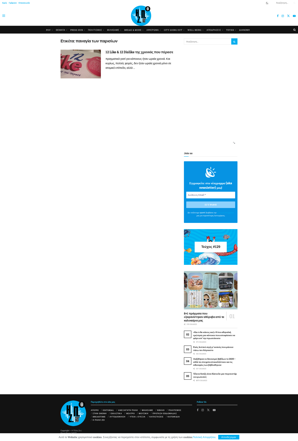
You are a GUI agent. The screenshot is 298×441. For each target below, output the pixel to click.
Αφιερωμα (153, 30)
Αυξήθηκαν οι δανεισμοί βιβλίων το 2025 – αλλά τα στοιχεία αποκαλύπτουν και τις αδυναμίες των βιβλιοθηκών (214, 361)
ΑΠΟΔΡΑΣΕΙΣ (214, 30)
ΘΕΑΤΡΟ (130, 413)
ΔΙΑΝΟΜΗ (244, 30)
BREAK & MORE (132, 30)
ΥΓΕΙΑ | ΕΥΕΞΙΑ (137, 416)
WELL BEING (194, 30)
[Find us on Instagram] (283, 16)
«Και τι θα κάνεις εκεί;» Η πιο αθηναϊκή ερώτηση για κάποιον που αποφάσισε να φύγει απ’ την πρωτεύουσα (214, 335)
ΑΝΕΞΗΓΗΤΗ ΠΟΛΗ (128, 410)
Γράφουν (13, 3)
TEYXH (230, 30)
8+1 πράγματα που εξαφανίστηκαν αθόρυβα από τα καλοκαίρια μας (204, 317)
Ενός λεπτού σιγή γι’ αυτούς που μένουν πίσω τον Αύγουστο (213, 349)
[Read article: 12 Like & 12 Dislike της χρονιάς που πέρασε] (81, 64)
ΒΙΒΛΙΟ (161, 410)
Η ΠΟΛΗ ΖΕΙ (99, 420)
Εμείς (4, 3)
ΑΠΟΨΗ (95, 410)
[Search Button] (294, 3)
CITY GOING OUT (173, 30)
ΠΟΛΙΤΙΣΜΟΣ (175, 410)
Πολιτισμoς (95, 30)
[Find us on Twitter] (288, 15)
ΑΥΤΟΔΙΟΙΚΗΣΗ (117, 416)
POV (48, 30)
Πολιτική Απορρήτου (204, 437)
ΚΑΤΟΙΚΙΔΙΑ (174, 416)
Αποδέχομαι (228, 437)
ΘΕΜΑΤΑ (60, 30)
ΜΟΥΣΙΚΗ (143, 413)
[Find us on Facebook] (277, 16)
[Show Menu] (3, 16)
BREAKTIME (99, 416)
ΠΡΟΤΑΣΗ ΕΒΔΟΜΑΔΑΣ (165, 413)
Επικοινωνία (24, 3)
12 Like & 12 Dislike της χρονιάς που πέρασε (139, 52)
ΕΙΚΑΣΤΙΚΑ (116, 413)
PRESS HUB (76, 30)
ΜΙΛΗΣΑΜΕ (113, 30)
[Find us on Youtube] (294, 16)
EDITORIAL (108, 410)
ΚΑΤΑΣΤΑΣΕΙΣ (156, 416)
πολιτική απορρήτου (225, 212)
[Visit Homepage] (141, 16)
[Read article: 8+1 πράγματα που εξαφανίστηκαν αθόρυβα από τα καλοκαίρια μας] (210, 290)
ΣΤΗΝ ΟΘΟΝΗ (100, 413)
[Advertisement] (209, 97)
